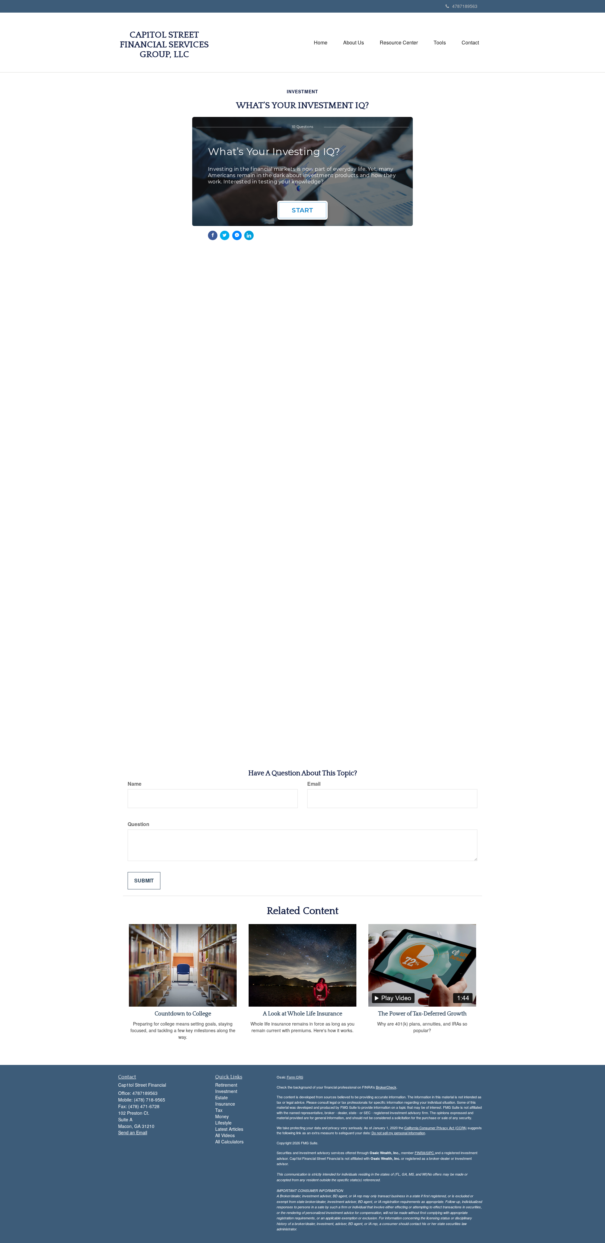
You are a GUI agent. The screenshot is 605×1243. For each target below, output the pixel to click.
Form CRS (295, 1076)
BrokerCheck (386, 1087)
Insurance (225, 1104)
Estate (221, 1097)
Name (134, 783)
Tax (218, 1110)
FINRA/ (420, 1152)
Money (222, 1116)
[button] (353, 42)
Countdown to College (183, 1014)
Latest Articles (229, 1129)
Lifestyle (223, 1122)
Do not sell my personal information (398, 1132)
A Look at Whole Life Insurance (302, 1014)
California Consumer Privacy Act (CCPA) (435, 1127)
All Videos (225, 1135)
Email (313, 783)
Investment (226, 1091)
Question (138, 824)
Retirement (226, 1085)
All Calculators (229, 1141)
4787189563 (464, 6)
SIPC (430, 1152)
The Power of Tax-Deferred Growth (422, 1014)
